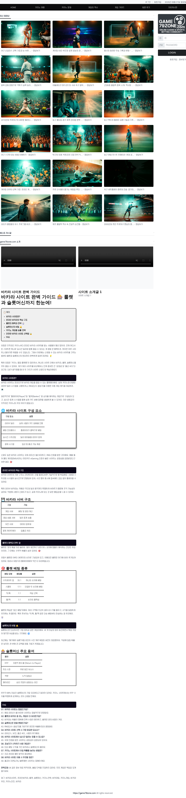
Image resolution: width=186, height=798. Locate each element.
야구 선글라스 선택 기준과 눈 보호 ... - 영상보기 (20, 51)
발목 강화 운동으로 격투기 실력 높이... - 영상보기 (21, 85)
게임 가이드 (119, 7)
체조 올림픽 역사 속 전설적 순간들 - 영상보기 (71, 224)
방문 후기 (146, 7)
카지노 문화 (66, 7)
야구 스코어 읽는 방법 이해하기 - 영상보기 (18, 155)
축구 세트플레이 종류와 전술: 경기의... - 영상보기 (124, 189)
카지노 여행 (40, 7)
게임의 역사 (93, 7)
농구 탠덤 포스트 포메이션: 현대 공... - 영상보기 (123, 155)
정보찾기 (182, 59)
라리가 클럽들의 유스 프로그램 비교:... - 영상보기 (21, 224)
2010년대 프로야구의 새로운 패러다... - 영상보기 (21, 120)
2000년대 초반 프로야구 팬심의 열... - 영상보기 (123, 224)
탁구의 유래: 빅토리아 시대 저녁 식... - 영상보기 (72, 155)
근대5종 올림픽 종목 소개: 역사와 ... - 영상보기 (123, 85)
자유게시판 (172, 7)
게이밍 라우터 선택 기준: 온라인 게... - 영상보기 (20, 189)
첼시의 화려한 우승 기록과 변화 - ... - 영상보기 (123, 51)
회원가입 (157, 2)
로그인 (148, 2)
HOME (13, 7)
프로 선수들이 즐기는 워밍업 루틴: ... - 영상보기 (72, 189)
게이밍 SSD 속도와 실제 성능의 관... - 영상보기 (72, 51)
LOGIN (172, 52)
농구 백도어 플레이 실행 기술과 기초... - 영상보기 (124, 120)
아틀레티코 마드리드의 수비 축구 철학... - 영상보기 (73, 85)
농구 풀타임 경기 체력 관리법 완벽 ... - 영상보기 (72, 120)
